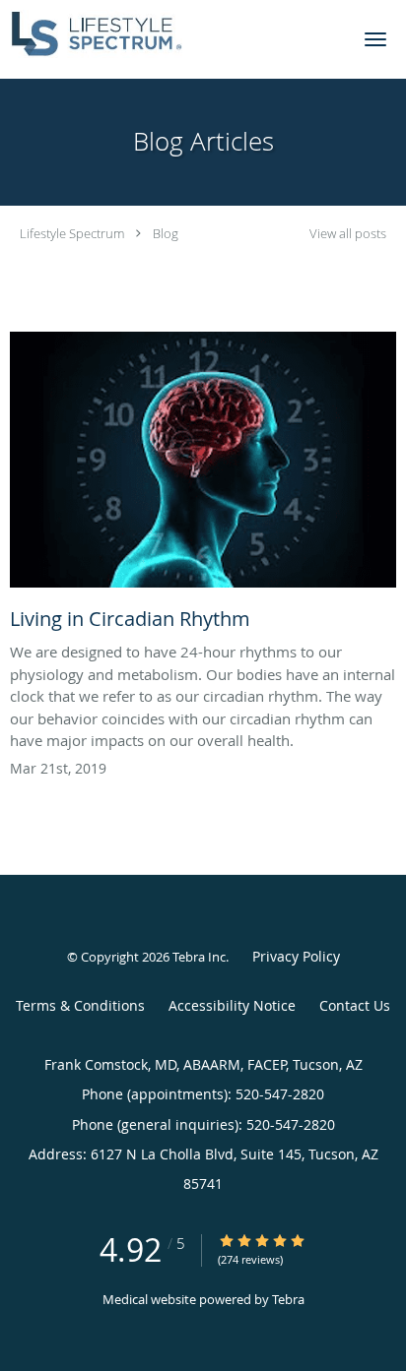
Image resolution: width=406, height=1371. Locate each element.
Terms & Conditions (80, 1005)
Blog (165, 233)
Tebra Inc (199, 957)
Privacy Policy (296, 956)
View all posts (347, 233)
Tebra (288, 1299)
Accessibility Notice (232, 1005)
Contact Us (354, 1005)
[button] (375, 39)
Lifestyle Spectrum (72, 233)
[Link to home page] (123, 34)
